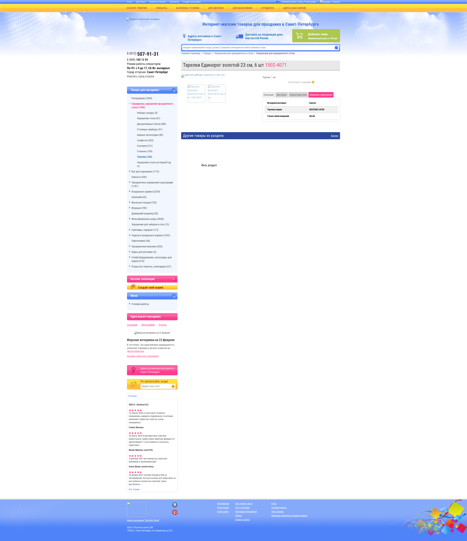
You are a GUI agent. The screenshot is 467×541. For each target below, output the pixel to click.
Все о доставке (242, 507)
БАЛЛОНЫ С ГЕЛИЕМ (187, 8)
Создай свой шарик (192, 2)
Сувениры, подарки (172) (145, 229)
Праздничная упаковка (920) (147, 246)
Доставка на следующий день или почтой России (264, 36)
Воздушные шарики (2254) (146, 191)
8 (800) (137, 59)
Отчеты (163, 324)
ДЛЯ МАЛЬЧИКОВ (242, 8)
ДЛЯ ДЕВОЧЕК (216, 8)
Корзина (336, 2)
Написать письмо (157, 2)
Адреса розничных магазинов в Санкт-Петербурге (157, 370)
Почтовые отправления (246, 511)
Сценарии (132, 324)
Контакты (174, 2)
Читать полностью (135, 351)
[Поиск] (336, 48)
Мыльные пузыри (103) (144, 202)
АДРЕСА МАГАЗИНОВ (294, 8)
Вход (300, 2)
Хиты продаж (277, 511)
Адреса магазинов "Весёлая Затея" (143, 520)
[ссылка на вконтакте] (174, 504)
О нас (129, 2)
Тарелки (334, 136)
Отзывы (132, 395)
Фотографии (148, 324)
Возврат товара (242, 519)
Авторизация (223, 503)
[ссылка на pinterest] (174, 512)
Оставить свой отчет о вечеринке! (143, 356)
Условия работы (140, 304)
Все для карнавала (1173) (145, 171)
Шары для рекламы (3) (144, 251)
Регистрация (310, 2)
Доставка (140, 2)
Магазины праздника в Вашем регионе (289, 515)
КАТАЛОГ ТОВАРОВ (137, 8)
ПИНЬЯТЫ (161, 8)
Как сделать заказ (243, 503)
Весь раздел (209, 165)
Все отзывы (134, 489)
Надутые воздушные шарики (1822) (151, 235)
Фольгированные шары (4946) (148, 218)
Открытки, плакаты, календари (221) (151, 266)
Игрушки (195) (139, 208)
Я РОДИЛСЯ (267, 8)
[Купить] (301, 84)
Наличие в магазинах (321, 94)
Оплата (238, 515)
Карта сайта (223, 511)
